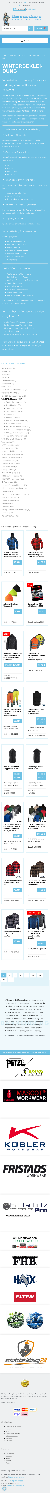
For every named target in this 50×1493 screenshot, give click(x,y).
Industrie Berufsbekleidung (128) (14, 485)
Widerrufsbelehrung (12, 1436)
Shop (11, 55)
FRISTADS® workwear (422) (12, 479)
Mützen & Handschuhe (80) (17, 420)
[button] (25, 40)
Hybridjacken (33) (13, 405)
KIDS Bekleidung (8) (9, 467)
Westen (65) (11, 414)
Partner (8, 1463)
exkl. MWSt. (32, 9)
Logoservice (10, 1453)
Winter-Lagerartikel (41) (16, 402)
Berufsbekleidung (23, 55)
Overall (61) (6, 387)
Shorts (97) (5, 377)
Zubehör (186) (7, 513)
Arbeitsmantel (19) (8, 381)
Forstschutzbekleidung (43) (12, 454)
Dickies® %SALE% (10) (10, 516)
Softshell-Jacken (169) (15, 411)
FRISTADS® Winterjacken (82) (18, 427)
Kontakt (8, 1429)
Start (4, 55)
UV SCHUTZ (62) (8, 368)
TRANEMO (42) (7, 507)
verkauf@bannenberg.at (15, 1486)
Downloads (9, 1441)
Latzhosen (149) (7, 384)
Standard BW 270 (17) (10, 393)
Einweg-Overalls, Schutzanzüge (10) (15, 510)
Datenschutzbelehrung (13, 1433)
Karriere (8, 1461)
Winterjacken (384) (14, 408)
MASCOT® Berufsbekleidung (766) (15, 494)
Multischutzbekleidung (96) (12, 451)
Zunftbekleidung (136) (10, 460)
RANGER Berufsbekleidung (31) (13, 396)
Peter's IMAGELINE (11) (10, 497)
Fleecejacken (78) (13, 417)
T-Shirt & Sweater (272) (10, 463)
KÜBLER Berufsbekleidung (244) (14, 488)
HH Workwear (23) (9, 482)
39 (40, 975)
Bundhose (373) (7, 374)
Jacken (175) (6, 371)
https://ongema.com (16, 1477)
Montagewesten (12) (9, 448)
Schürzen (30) (6, 503)
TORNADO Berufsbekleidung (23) (14, 390)
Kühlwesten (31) (7, 491)
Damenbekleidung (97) (10, 473)
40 (4, 979)
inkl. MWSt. (21, 9)
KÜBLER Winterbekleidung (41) (18, 430)
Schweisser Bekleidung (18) (12, 457)
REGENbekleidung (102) (10, 445)
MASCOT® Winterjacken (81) (17, 433)
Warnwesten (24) (8, 442)
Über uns (9, 1456)
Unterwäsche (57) (13, 423)
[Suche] (30, 28)
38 (33, 975)
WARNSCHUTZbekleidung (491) (13, 439)
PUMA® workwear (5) (10, 500)
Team (8, 1458)
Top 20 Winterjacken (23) (16, 436)
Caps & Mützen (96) (9, 470)
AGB (7, 1431)
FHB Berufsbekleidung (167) (12, 476)
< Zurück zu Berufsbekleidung (13, 363)
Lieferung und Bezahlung (13, 1426)
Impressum (9, 1438)
